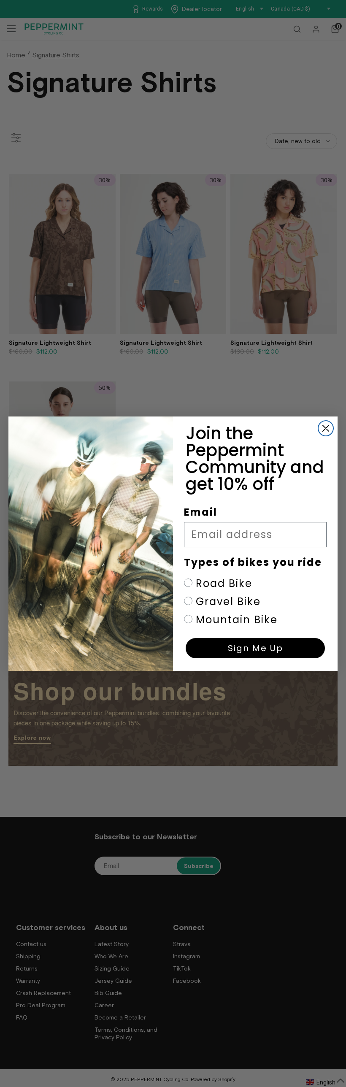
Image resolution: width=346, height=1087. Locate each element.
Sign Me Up (255, 648)
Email (200, 512)
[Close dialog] (325, 428)
